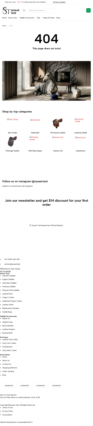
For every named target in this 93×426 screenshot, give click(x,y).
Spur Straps (12, 133)
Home (4, 26)
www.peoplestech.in (25, 422)
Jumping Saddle (80, 133)
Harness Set (58, 151)
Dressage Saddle (12, 151)
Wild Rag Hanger (35, 151)
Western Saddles (59, 2)
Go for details (5, 271)
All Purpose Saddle (57, 133)
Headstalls (35, 133)
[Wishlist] (83, 10)
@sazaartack (40, 181)
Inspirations (80, 151)
